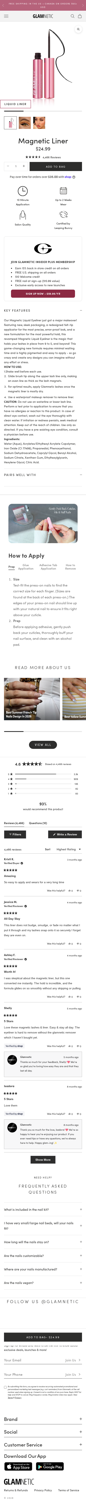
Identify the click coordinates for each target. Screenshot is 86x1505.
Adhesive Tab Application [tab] (48, 799)
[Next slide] (74, 527)
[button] (43, 156)
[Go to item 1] (10, 122)
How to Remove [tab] (70, 799)
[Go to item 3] (39, 122)
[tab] (33, 571)
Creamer (43, 688)
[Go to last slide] (8, 527)
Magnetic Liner (41, 530)
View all (43, 977)
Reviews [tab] (14, 1057)
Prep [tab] (11, 800)
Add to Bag (56, 166)
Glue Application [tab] (25, 799)
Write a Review (69, 1068)
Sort (48, 1082)
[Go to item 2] (24, 122)
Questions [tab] (38, 1057)
